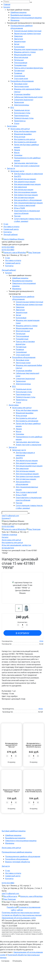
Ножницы (18, 155)
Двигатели (18, 39)
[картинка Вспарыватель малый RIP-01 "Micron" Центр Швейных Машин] (11, 733)
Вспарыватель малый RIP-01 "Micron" (11, 745)
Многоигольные (21, 57)
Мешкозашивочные (22, 54)
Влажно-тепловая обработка (17, 862)
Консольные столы (22, 113)
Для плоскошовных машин (25, 192)
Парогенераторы (21, 115)
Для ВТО (17, 176)
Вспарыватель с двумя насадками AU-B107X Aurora (33, 745)
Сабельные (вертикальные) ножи (28, 97)
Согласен (5, 961)
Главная (6, 4)
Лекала (17, 150)
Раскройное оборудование (22, 81)
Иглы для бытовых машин (25, 131)
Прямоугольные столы (24, 118)
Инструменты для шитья (24, 139)
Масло (17, 152)
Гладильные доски (22, 110)
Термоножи (19, 102)
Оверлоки (18, 36)
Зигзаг (16, 44)
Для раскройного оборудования (28, 200)
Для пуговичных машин (24, 197)
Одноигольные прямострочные (27, 31)
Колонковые (19, 47)
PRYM (41, 641)
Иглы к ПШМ (19, 208)
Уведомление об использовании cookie (19, 918)
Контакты (7, 232)
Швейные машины (18, 12)
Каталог (6, 7)
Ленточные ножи (21, 86)
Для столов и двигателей (24, 205)
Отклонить (17, 961)
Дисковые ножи (20, 84)
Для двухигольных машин (25, 179)
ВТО (12, 107)
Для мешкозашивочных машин (27, 184)
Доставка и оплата (11, 226)
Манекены (14, 20)
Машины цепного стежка (25, 52)
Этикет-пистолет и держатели (26, 166)
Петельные (19, 60)
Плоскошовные (20, 62)
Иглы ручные (19, 136)
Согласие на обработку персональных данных (21, 915)
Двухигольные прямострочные (27, 33)
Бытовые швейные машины (14, 831)
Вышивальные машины (20, 15)
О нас (5, 224)
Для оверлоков (20, 187)
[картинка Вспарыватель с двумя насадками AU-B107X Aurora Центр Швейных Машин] (33, 733)
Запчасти (11, 168)
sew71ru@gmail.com (10, 515)
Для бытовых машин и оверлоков (28, 173)
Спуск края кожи (21, 78)
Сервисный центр (11, 229)
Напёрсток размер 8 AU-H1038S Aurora (33, 791)
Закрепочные (20, 41)
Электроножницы (21, 105)
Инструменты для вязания (25, 142)
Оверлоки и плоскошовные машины (26, 17)
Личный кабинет (10, 234)
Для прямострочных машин (26, 195)
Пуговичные (19, 70)
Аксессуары (12, 126)
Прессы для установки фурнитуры (28, 68)
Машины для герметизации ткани (28, 49)
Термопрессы (20, 121)
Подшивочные (20, 65)
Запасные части (17, 171)
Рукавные (18, 73)
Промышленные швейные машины (17, 852)
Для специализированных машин (28, 203)
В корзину (22, 633)
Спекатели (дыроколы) (23, 99)
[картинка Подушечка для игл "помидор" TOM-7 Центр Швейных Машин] (11, 779)
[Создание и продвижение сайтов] (30, 908)
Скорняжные (19, 76)
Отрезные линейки (22, 94)
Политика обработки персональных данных (21, 912)
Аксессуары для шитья (20, 128)
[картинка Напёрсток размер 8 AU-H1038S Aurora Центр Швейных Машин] (33, 779)
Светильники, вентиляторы (25, 163)
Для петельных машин (23, 189)
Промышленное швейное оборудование (22, 856)
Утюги (16, 123)
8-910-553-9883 (8, 247)
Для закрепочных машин (24, 181)
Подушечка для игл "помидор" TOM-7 (11, 791)
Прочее (17, 216)
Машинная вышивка (23, 134)
